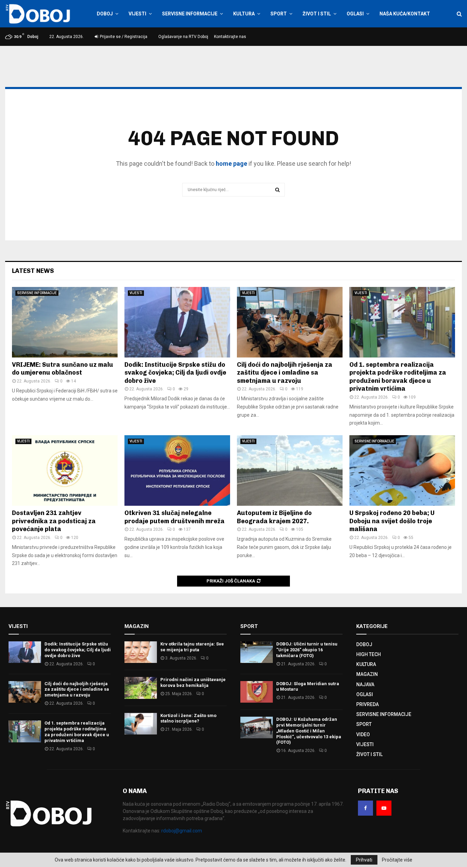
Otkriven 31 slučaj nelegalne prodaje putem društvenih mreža (174, 517)
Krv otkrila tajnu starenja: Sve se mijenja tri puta (192, 646)
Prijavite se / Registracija (123, 36)
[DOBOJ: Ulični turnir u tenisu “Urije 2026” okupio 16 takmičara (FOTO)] (256, 652)
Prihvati (364, 860)
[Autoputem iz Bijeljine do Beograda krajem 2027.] (290, 470)
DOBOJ (105, 13)
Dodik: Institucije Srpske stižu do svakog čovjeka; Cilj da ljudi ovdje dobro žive (175, 373)
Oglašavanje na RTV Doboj (183, 36)
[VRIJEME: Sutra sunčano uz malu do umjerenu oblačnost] (65, 322)
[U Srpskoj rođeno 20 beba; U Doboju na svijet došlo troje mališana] (402, 470)
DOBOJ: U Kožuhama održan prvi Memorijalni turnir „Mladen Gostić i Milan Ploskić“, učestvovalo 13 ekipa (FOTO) (308, 731)
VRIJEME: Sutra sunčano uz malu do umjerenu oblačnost (62, 368)
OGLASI (355, 13)
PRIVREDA (367, 704)
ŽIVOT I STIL (317, 13)
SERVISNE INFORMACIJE (189, 13)
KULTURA (244, 13)
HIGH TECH (368, 654)
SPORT (278, 13)
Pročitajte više (397, 859)
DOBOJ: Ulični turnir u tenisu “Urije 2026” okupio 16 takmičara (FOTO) (306, 649)
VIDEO (363, 734)
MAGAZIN (367, 674)
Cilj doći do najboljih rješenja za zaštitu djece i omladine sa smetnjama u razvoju (284, 373)
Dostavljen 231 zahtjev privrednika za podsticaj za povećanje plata (54, 521)
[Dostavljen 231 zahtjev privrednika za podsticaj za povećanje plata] (65, 470)
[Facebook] (365, 808)
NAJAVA (365, 684)
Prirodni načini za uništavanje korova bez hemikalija (193, 682)
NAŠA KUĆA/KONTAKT (404, 13)
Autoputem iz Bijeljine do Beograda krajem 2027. (274, 517)
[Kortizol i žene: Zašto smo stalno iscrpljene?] (140, 723)
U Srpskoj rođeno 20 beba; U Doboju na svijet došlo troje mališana (392, 521)
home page (231, 163)
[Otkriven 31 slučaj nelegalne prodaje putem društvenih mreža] (177, 470)
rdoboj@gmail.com (181, 830)
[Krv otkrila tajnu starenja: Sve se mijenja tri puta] (140, 652)
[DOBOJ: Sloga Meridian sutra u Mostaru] (256, 692)
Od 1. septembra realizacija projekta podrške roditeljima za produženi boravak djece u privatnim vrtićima (397, 376)
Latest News (33, 271)
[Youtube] (383, 808)
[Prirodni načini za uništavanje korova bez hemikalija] (140, 688)
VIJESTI (137, 13)
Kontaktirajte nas (230, 36)
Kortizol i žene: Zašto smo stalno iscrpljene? (188, 718)
